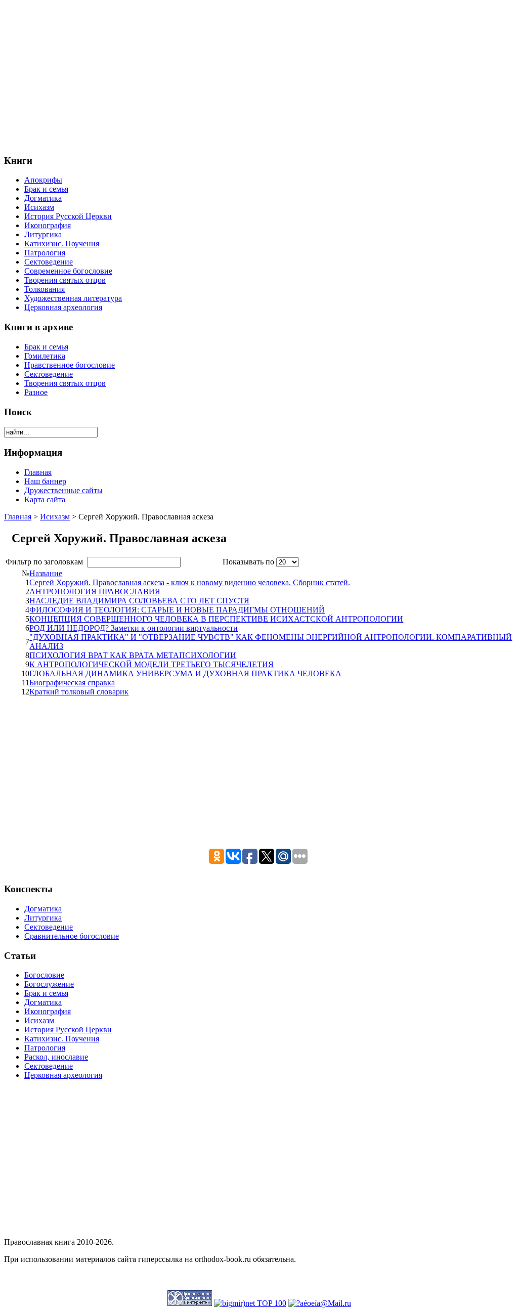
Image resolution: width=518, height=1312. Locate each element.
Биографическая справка (72, 682)
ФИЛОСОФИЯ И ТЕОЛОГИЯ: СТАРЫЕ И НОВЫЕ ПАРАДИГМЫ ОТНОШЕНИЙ (177, 609)
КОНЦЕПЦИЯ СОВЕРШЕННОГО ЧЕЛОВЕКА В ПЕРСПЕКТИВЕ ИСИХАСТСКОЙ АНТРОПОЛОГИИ (216, 619)
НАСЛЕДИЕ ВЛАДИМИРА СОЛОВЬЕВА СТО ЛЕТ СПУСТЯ (139, 600)
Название (45, 573)
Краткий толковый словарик (78, 691)
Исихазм (55, 516)
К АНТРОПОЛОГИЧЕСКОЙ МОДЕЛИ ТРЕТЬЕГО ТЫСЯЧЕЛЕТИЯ (151, 664)
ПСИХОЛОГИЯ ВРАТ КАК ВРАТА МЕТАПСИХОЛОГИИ (132, 655)
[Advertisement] (259, 75)
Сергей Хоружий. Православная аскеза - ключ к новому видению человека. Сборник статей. (189, 582)
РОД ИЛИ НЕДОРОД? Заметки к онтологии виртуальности (133, 628)
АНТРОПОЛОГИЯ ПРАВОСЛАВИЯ (94, 591)
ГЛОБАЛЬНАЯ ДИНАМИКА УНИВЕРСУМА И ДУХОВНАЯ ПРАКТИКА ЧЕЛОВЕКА (185, 673)
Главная (17, 516)
